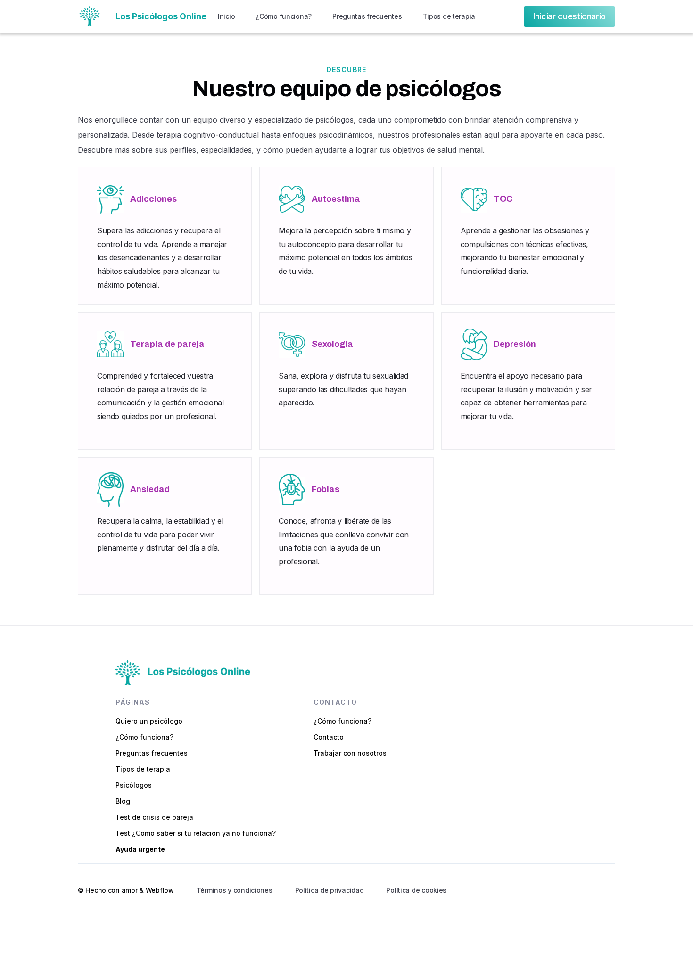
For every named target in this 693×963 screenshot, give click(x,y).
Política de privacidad (329, 890)
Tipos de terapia (449, 16)
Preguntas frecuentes (367, 16)
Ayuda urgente (140, 849)
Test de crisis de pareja (154, 817)
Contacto (329, 737)
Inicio (226, 16)
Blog (123, 801)
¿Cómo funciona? (284, 16)
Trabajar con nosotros (350, 753)
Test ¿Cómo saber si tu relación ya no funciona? (196, 833)
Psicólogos (134, 785)
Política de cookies (416, 890)
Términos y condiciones (234, 890)
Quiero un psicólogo (149, 721)
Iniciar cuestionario (569, 16)
